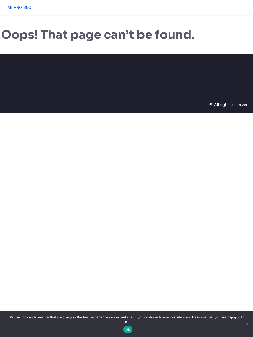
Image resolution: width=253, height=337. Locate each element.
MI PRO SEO (19, 7)
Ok (128, 330)
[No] (246, 323)
